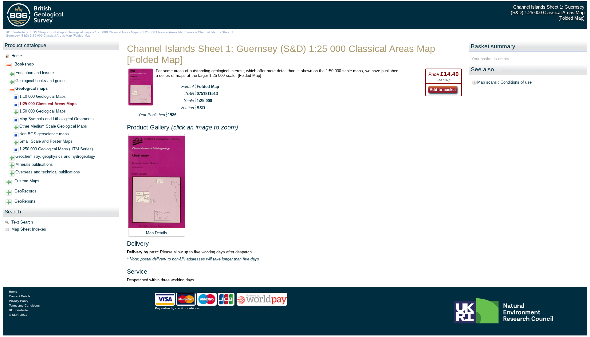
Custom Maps (26, 181)
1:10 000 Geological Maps (42, 96)
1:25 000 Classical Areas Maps (117, 32)
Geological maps (79, 32)
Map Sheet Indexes (28, 229)
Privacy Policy (18, 301)
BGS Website (15, 32)
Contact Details (19, 296)
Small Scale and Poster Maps (46, 141)
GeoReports (25, 201)
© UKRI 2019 (18, 314)
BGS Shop (38, 32)
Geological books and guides (41, 80)
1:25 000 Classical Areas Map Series (168, 32)
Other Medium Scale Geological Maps (53, 126)
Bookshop (56, 32)
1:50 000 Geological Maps (42, 111)
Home (16, 56)
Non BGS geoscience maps (44, 134)
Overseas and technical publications (47, 172)
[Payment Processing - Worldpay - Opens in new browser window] (262, 304)
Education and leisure (34, 72)
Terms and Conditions (24, 305)
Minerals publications (34, 164)
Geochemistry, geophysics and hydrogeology (55, 156)
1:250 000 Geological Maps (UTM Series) (56, 149)
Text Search (22, 222)
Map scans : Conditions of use (504, 82)
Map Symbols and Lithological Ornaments (56, 119)
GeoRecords (25, 191)
